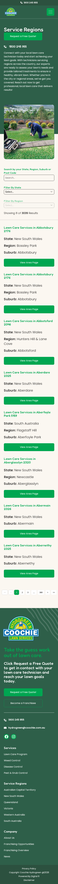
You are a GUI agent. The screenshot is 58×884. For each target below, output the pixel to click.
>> (54, 592)
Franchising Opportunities (19, 844)
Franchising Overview (16, 850)
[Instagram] (13, 736)
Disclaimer (29, 880)
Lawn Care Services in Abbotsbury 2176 (28, 229)
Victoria (8, 808)
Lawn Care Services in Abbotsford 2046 (28, 322)
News (7, 856)
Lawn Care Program (15, 754)
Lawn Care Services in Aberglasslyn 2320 (20, 460)
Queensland (11, 802)
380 (41, 592)
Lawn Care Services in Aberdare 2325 (27, 374)
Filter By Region (13, 200)
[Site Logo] (11, 12)
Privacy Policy (29, 868)
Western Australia (14, 814)
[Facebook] (6, 736)
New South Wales (14, 796)
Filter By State (12, 187)
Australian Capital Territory (20, 790)
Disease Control (13, 766)
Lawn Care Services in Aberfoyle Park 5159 (27, 413)
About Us (9, 838)
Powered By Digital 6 (29, 876)
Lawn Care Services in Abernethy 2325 (27, 547)
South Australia (12, 821)
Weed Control (12, 760)
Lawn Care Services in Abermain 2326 (27, 507)
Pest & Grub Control (16, 773)
